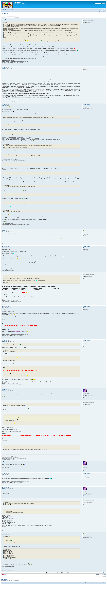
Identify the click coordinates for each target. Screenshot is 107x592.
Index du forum (5, 9)
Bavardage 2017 (5, 13)
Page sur (102, 574)
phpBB (51, 584)
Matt (3, 20)
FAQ (100, 11)
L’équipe (84, 582)
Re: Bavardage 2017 (5, 67)
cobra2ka (4, 390)
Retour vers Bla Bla (4, 576)
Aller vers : (92, 576)
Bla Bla (12, 9)
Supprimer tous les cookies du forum (90, 582)
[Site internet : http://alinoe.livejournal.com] (83, 235)
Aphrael (4, 231)
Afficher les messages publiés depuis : (40, 572)
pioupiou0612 (5, 341)
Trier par (54, 572)
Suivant (104, 572)
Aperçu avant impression (102, 9)
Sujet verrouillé (3, 16)
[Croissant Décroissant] (65, 572)
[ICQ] (85, 235)
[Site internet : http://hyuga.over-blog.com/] (83, 397)
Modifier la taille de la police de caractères (104, 9)
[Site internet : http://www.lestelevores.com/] (83, 278)
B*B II (4, 68)
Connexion (103, 11)
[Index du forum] (7, 4)
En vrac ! (9, 9)
